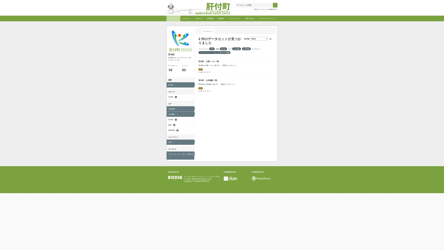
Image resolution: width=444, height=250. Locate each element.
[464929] (198, 5)
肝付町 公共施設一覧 (208, 80)
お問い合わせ (250, 18)
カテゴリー (187, 18)
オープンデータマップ (267, 18)
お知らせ (199, 18)
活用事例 (210, 18)
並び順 (246, 39)
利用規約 (221, 18)
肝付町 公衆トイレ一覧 (209, 61)
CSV (200, 69)
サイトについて (234, 18)
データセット (173, 18)
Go (270, 39)
